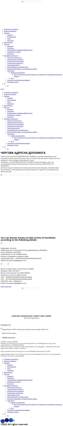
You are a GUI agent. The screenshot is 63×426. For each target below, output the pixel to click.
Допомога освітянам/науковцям (18, 80)
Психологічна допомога (15, 61)
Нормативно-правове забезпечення (19, 50)
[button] (31, 89)
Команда (10, 46)
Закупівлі (10, 41)
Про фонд (10, 48)
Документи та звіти (14, 52)
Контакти (10, 54)
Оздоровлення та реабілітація (17, 67)
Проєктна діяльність (14, 57)
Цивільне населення (17, 73)
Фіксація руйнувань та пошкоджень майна (22, 69)
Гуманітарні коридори (15, 63)
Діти (12, 78)
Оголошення (11, 37)
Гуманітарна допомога (15, 59)
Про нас (6, 44)
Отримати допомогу (11, 29)
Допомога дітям (12, 82)
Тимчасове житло (13, 65)
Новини (7, 33)
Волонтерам (8, 42)
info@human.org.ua (8, 337)
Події (9, 39)
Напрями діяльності (11, 56)
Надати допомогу (10, 31)
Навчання (10, 71)
